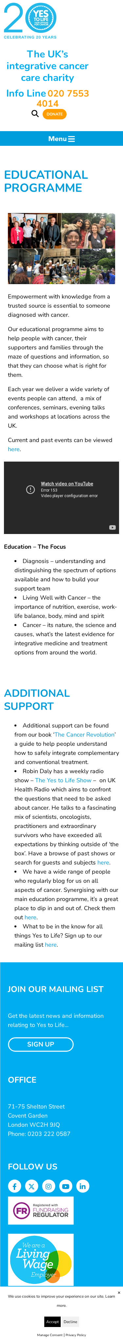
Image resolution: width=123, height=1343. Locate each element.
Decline (70, 1321)
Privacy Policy (76, 1335)
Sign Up (40, 1044)
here (14, 449)
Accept (52, 1321)
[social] (14, 1187)
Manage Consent (50, 1335)
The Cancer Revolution (84, 735)
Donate (55, 114)
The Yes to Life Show (63, 780)
